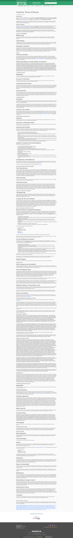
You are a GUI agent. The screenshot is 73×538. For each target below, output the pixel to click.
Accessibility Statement (38, 534)
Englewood (25, 506)
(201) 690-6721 (18, 527)
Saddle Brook (35, 508)
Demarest (40, 505)
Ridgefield (17, 508)
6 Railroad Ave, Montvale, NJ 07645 (21, 526)
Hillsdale (26, 506)
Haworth (23, 506)
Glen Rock (43, 506)
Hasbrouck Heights (19, 506)
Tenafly (54, 508)
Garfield (41, 506)
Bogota (25, 505)
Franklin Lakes (38, 506)
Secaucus (43, 508)
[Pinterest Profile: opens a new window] (52, 525)
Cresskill (37, 505)
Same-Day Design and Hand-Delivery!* (22, 0)
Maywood (44, 506)
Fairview (31, 506)
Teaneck (51, 508)
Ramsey (50, 507)
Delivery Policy (44, 534)
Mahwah (42, 506)
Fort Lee (34, 506)
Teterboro (17, 509)
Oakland (35, 507)
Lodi (36, 506)
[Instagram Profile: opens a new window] (48, 525)
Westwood (33, 509)
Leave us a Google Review (53, 527)
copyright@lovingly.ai (20, 232)
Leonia (31, 506)
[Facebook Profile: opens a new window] (50, 525)
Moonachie (17, 507)
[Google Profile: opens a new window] (54, 525)
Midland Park (48, 506)
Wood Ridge (37, 509)
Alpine (20, 505)
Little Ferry (34, 506)
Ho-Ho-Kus (28, 506)
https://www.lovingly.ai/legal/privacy (25, 26)
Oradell (37, 507)
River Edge (24, 508)
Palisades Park (40, 507)
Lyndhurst (39, 506)
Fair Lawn (28, 506)
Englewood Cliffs (21, 506)
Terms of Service (29, 534)
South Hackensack (47, 508)
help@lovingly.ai (39, 164)
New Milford (21, 507)
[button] (71, 534)
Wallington (30, 509)
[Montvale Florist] (22, 3)
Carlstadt (28, 505)
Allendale (17, 505)
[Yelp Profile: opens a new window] (56, 525)
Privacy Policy (33, 534)
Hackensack (47, 506)
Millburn (51, 506)
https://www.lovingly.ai (23, 18)
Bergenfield (22, 505)
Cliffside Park (31, 505)
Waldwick (27, 509)
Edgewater (50, 505)
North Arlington (25, 507)
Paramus (44, 507)
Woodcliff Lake (41, 509)
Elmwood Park (54, 505)
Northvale (29, 507)
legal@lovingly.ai (42, 392)
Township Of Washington (22, 509)
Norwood (32, 507)
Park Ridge (47, 507)
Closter (35, 505)
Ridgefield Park (54, 507)
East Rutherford (46, 505)
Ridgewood (20, 508)
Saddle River (39, 508)
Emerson (17, 506)
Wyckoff (45, 509)
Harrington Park (52, 506)
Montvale (54, 506)
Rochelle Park (28, 508)
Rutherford (31, 508)
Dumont (43, 505)
